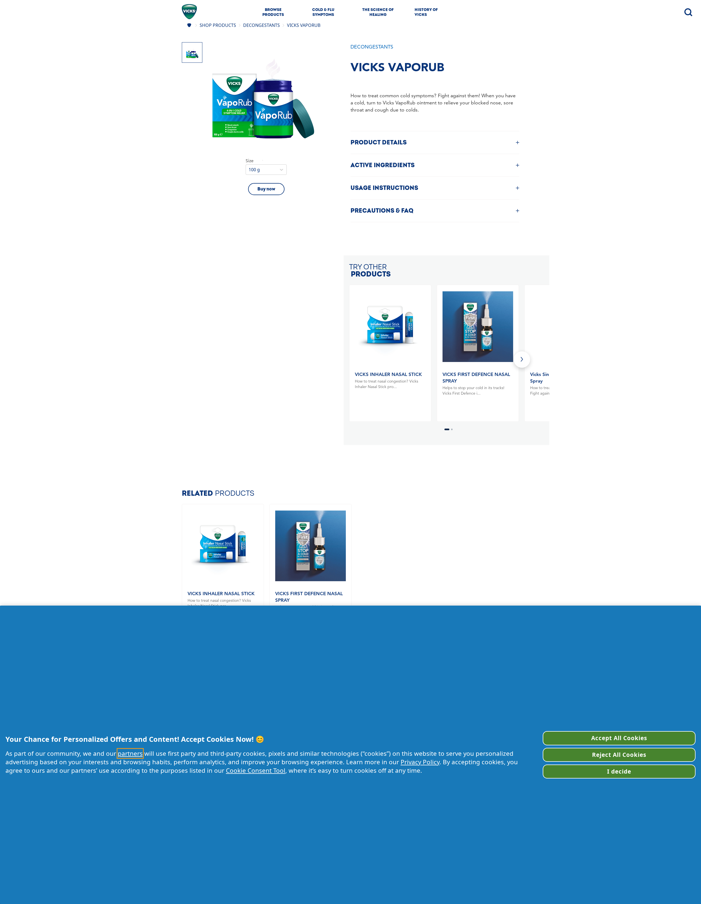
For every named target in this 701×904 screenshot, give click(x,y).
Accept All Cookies (619, 738)
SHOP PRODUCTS (218, 25)
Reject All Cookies (619, 754)
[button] (262, 99)
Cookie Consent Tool (255, 770)
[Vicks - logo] (189, 11)
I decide (619, 771)
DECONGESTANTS (261, 25)
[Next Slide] (522, 359)
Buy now (266, 189)
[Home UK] (190, 25)
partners (130, 753)
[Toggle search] (688, 12)
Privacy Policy (420, 762)
